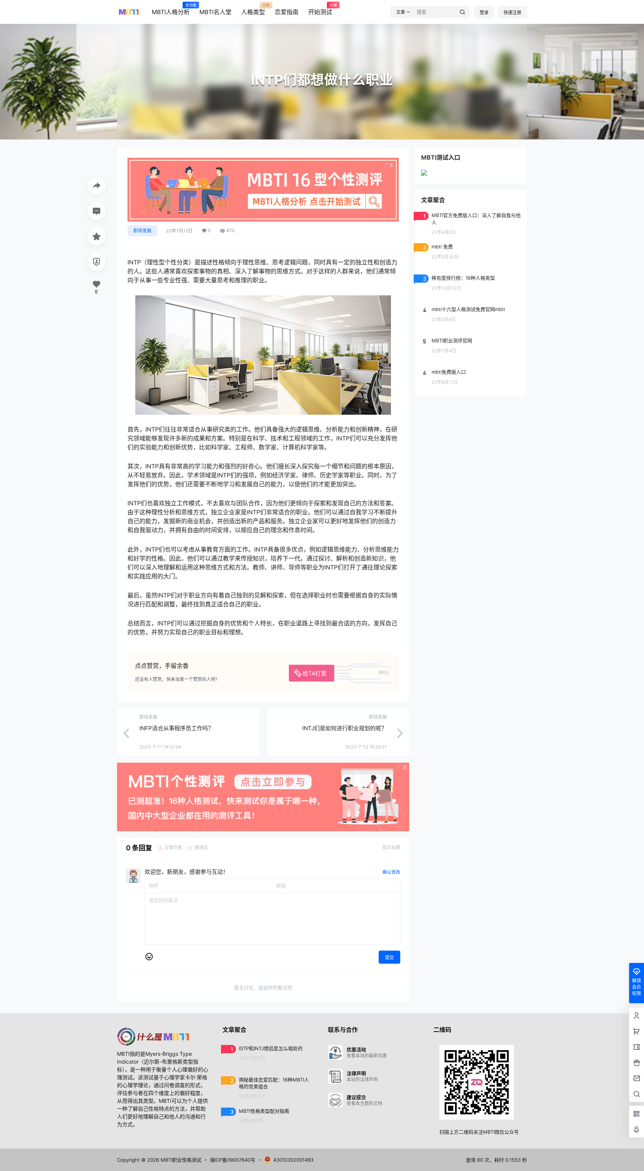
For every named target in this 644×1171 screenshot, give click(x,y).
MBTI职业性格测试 (180, 1160)
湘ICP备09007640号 (232, 1160)
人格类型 (253, 9)
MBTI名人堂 (215, 12)
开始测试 (320, 9)
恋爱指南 (287, 12)
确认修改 (391, 872)
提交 (389, 957)
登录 (484, 12)
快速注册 (512, 12)
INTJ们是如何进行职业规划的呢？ (344, 728)
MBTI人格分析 (171, 9)
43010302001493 (293, 1160)
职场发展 (142, 230)
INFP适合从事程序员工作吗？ (176, 728)
